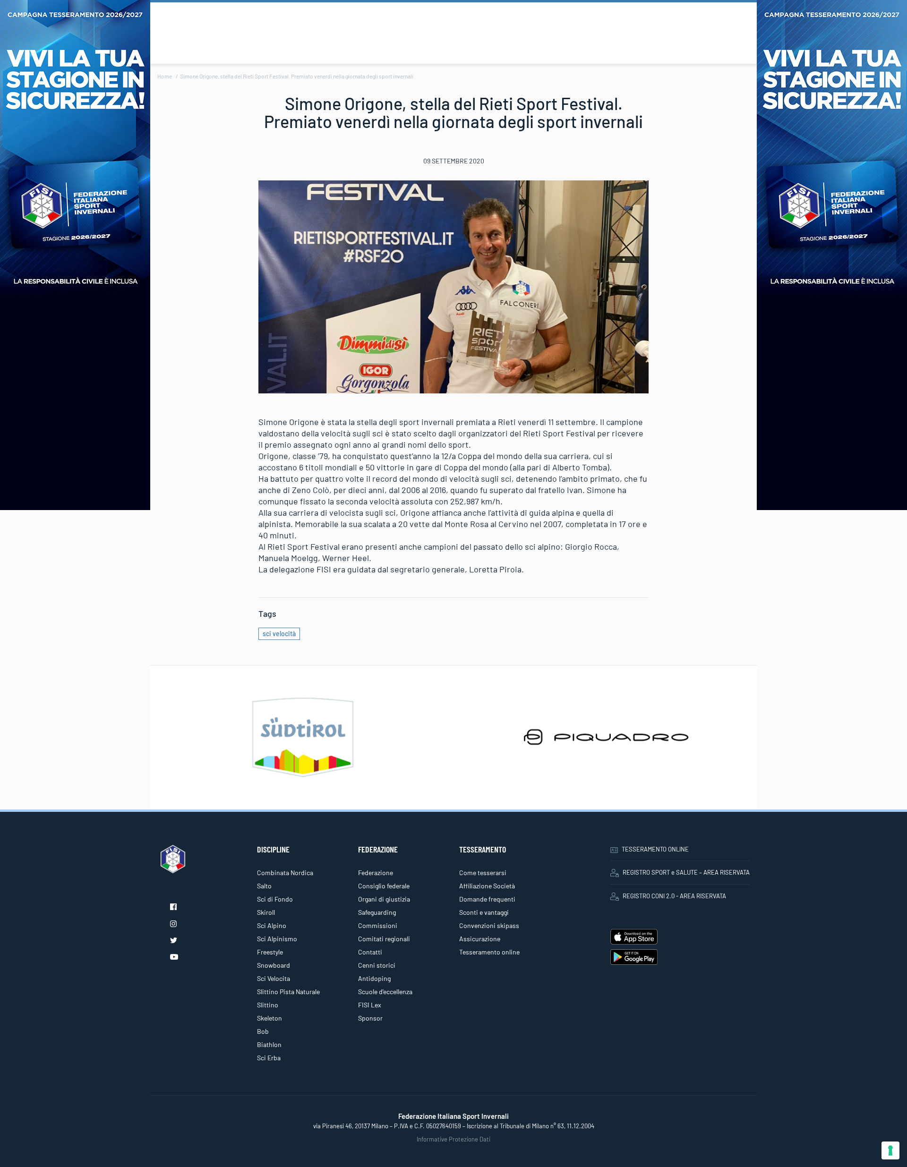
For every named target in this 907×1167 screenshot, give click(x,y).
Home (164, 76)
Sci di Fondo (275, 899)
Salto (264, 886)
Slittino (267, 1005)
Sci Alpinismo (277, 939)
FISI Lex (369, 1005)
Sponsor (370, 1018)
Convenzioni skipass (489, 925)
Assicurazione (479, 939)
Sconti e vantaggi (484, 912)
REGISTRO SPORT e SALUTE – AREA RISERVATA (686, 872)
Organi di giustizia (384, 899)
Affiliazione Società (487, 886)
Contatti (370, 952)
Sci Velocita (273, 978)
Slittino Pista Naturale (288, 992)
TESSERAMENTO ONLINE (655, 849)
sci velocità (279, 634)
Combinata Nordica (285, 873)
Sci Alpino (271, 925)
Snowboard (273, 965)
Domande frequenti (487, 899)
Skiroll (266, 912)
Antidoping (374, 978)
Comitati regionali (384, 939)
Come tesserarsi (482, 873)
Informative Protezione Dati (453, 1139)
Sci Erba (269, 1058)
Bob (263, 1031)
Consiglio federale (384, 886)
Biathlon (269, 1044)
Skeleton (269, 1018)
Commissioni (377, 925)
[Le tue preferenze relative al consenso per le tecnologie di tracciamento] (890, 1150)
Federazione (375, 873)
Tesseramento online (489, 952)
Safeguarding (377, 912)
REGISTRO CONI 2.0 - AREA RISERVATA (674, 896)
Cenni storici (376, 965)
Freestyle (270, 952)
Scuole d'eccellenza (385, 992)
